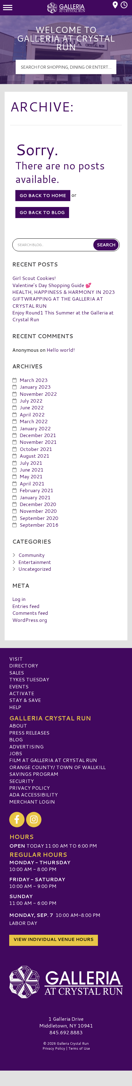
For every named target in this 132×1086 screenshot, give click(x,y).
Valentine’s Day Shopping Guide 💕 (51, 285)
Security (21, 780)
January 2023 (35, 386)
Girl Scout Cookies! (34, 278)
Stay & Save (25, 699)
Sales (16, 672)
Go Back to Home (43, 195)
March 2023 (34, 379)
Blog (16, 739)
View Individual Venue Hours (54, 939)
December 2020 (38, 504)
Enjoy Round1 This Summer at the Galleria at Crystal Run (63, 316)
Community (31, 554)
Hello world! (61, 349)
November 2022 (38, 393)
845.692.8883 (66, 1032)
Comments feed (30, 612)
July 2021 (31, 462)
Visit (16, 658)
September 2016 (39, 524)
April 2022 (32, 414)
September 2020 (39, 517)
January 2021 (35, 497)
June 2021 (32, 469)
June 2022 (32, 407)
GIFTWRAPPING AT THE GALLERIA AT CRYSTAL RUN (57, 302)
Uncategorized (34, 568)
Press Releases (29, 732)
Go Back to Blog (42, 212)
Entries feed (26, 606)
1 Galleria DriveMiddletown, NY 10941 (66, 1022)
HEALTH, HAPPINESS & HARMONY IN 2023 (63, 291)
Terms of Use (79, 1048)
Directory (23, 665)
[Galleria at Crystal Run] (66, 982)
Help (15, 707)
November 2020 (38, 510)
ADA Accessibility (33, 794)
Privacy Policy (29, 787)
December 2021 (38, 435)
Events (19, 686)
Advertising (26, 746)
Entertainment (34, 561)
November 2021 (38, 441)
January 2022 (35, 428)
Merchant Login (32, 801)
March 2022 (34, 421)
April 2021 (32, 483)
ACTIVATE (21, 693)
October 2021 (36, 448)
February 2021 (36, 490)
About (18, 725)
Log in (18, 598)
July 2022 (31, 400)
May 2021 (31, 476)
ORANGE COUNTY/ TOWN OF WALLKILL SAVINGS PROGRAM (57, 770)
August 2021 (34, 455)
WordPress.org (29, 619)
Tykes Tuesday (29, 679)
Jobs (15, 753)
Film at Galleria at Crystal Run (53, 760)
